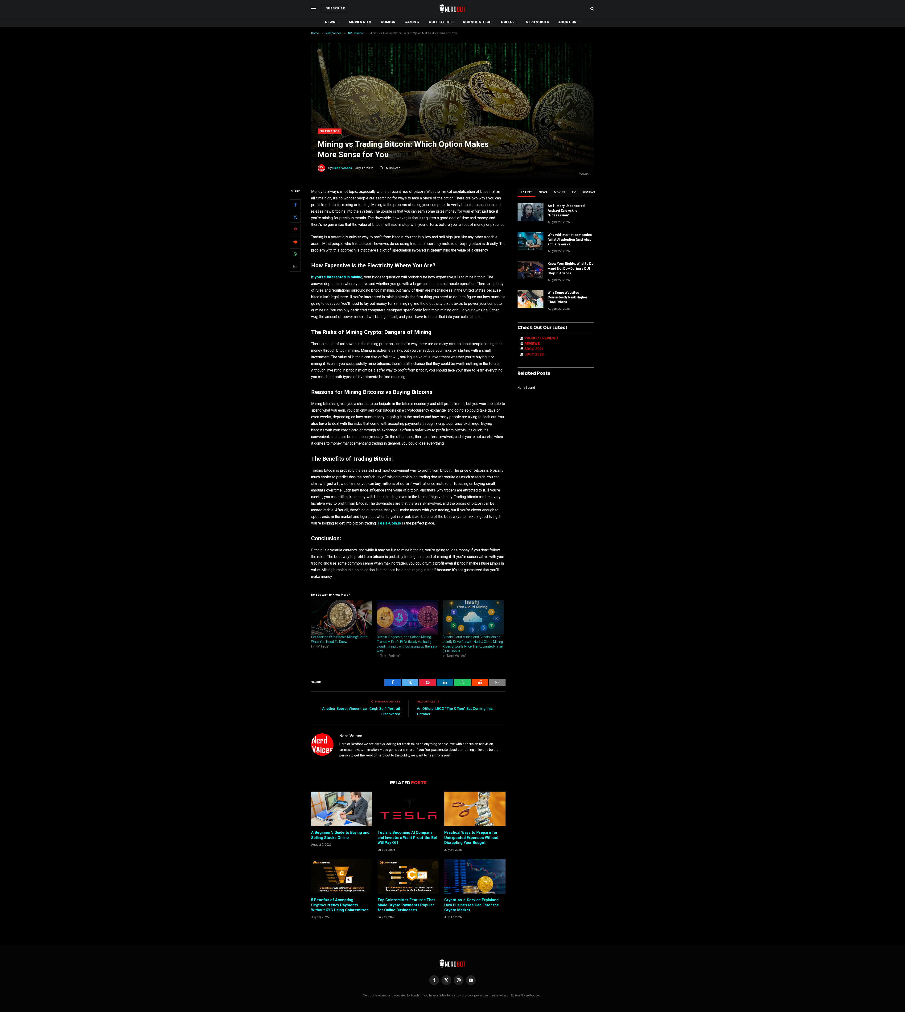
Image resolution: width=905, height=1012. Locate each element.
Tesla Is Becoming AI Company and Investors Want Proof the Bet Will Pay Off (407, 837)
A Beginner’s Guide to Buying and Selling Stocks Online (340, 835)
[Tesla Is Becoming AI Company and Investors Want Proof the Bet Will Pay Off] (408, 809)
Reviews (588, 192)
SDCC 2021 (534, 349)
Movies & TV (360, 22)
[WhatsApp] (295, 253)
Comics (388, 22)
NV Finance (330, 131)
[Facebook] (295, 204)
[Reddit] (295, 241)
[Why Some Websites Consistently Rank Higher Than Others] (530, 299)
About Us (567, 22)
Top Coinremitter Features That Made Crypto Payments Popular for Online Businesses (406, 905)
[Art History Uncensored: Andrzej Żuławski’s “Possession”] (530, 212)
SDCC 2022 (534, 354)
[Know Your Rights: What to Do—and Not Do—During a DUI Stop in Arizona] (530, 270)
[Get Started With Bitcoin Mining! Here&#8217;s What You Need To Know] (341, 617)
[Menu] (313, 8)
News (330, 22)
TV (574, 192)
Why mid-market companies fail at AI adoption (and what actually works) (570, 239)
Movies (559, 192)
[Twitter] (295, 217)
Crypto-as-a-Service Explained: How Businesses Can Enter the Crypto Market (471, 905)
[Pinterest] (295, 229)
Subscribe (335, 8)
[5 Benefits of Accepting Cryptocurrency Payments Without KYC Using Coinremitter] (341, 876)
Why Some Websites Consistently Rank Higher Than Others (567, 297)
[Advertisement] (452, 93)
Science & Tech (477, 22)
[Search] (591, 8)
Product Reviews (541, 338)
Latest (526, 192)
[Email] (295, 266)
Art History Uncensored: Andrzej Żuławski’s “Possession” (567, 210)
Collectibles (441, 22)
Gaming (411, 22)
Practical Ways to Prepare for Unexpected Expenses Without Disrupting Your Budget (471, 837)
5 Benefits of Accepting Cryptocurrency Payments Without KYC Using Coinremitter (339, 905)
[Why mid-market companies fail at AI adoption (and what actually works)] (530, 241)
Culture (508, 22)
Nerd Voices (537, 22)
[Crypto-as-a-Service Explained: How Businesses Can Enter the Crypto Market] (475, 876)
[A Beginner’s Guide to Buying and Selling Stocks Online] (341, 809)
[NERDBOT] (452, 8)
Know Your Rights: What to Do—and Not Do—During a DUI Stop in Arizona (571, 268)
